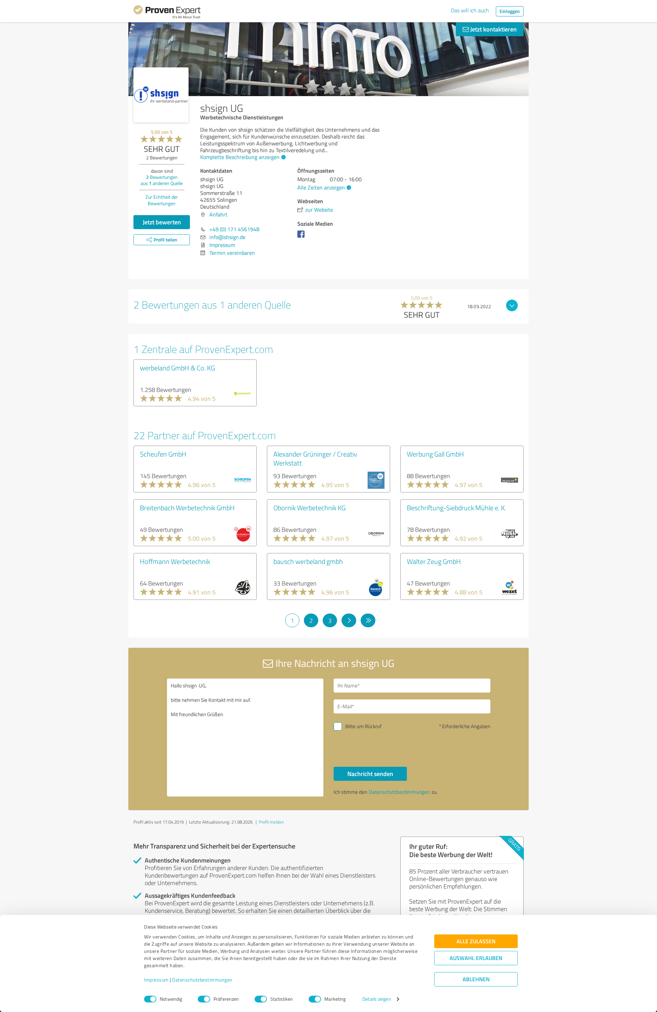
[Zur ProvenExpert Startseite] (167, 13)
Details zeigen (376, 999)
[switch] (204, 999)
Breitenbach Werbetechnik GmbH (187, 507)
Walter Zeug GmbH (434, 561)
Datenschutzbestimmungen (202, 980)
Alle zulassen (475, 941)
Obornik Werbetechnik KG (309, 507)
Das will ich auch (470, 10)
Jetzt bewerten (162, 222)
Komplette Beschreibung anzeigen (240, 157)
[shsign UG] (161, 95)
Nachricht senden (370, 773)
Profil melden (271, 822)
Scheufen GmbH (163, 454)
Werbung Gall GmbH (435, 454)
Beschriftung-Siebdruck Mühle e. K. (456, 507)
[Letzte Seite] (368, 620)
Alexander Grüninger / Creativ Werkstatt (315, 458)
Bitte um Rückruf (363, 726)
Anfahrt (218, 214)
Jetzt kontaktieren (493, 29)
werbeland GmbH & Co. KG (177, 367)
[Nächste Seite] (349, 620)
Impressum (156, 980)
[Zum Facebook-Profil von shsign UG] (302, 237)
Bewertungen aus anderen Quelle (162, 180)
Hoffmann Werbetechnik (175, 561)
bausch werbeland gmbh (308, 561)
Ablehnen (476, 979)
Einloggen (510, 11)
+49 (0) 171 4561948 (234, 229)
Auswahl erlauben (476, 958)
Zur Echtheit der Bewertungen (161, 200)
